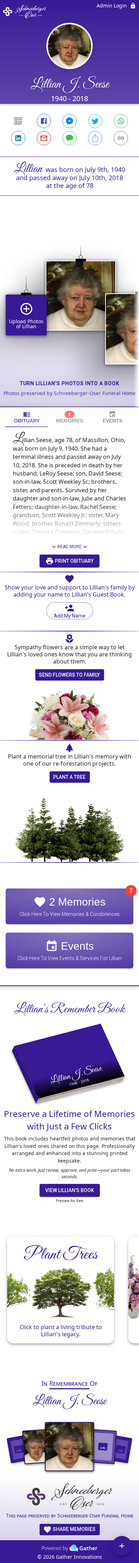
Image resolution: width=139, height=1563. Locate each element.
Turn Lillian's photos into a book (69, 383)
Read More (69, 546)
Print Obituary (74, 561)
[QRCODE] (18, 121)
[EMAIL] (44, 138)
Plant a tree (69, 777)
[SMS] (69, 138)
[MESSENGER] (69, 121)
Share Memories (74, 1529)
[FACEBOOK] (44, 121)
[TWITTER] (95, 121)
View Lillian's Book (69, 1190)
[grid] (69, 313)
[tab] (26, 417)
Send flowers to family (69, 675)
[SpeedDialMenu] (122, 1546)
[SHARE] (95, 138)
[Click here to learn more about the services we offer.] (69, 1497)
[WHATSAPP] (121, 121)
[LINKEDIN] (18, 138)
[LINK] (121, 138)
